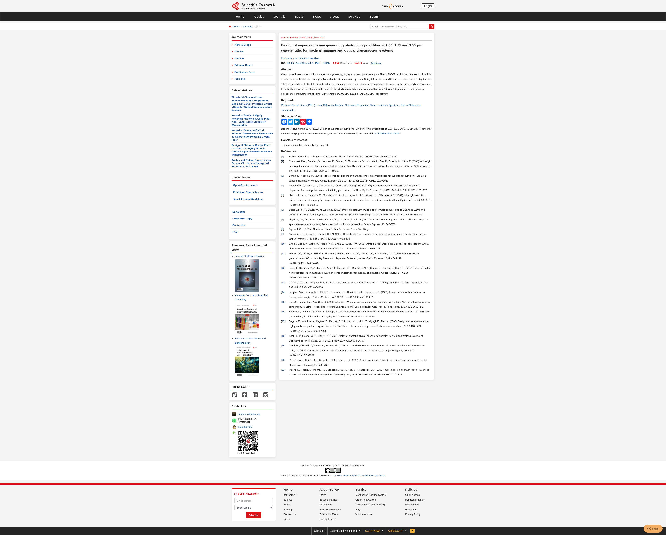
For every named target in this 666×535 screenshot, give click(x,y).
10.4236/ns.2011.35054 (300, 62)
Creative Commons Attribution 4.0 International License (359, 475)
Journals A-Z (290, 494)
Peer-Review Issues (330, 509)
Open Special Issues (245, 185)
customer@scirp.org (249, 414)
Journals (279, 16)
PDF (317, 62)
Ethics (322, 494)
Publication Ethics (415, 499)
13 (283, 282)
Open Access (412, 494)
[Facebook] (244, 394)
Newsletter (238, 211)
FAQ (234, 231)
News (317, 16)
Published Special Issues (248, 192)
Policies (411, 489)
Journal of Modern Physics (249, 256)
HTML (326, 62)
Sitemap (288, 509)
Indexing (240, 78)
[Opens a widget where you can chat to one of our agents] (653, 529)
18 (283, 335)
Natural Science (289, 37)
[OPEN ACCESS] (392, 6)
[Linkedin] (255, 394)
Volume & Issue (363, 514)
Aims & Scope (243, 44)
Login (428, 6)
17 (283, 321)
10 (283, 243)
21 (283, 369)
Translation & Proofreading (370, 504)
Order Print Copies (365, 499)
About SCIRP (329, 489)
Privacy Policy (412, 514)
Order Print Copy (242, 218)
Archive (239, 58)
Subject (288, 499)
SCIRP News (372, 530)
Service (360, 489)
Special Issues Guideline (248, 199)
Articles (259, 16)
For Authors (325, 504)
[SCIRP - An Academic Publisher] (253, 6)
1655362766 (245, 427)
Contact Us (239, 225)
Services (354, 16)
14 (283, 292)
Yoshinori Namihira (309, 58)
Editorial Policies (328, 499)
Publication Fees (245, 72)
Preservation (412, 504)
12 (283, 268)
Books (299, 16)
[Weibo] (265, 394)
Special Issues (327, 519)
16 (283, 311)
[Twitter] (234, 394)
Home (240, 16)
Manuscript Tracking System (370, 494)
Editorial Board (243, 65)
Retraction (411, 509)
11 (283, 253)
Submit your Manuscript (343, 530)
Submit (374, 16)
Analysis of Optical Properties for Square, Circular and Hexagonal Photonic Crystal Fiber (251, 163)
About (334, 16)
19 (283, 345)
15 (283, 301)
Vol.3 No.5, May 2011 (313, 37)
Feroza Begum (289, 58)
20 (283, 360)
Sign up (318, 530)
